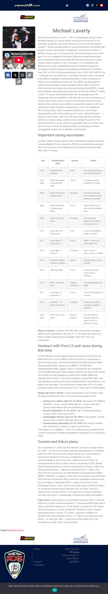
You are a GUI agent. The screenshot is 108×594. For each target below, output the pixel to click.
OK (54, 590)
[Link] (29, 75)
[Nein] (104, 588)
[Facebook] (87, 5)
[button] (67, 5)
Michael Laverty (16, 530)
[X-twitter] (15, 75)
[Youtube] (101, 5)
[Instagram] (92, 5)
